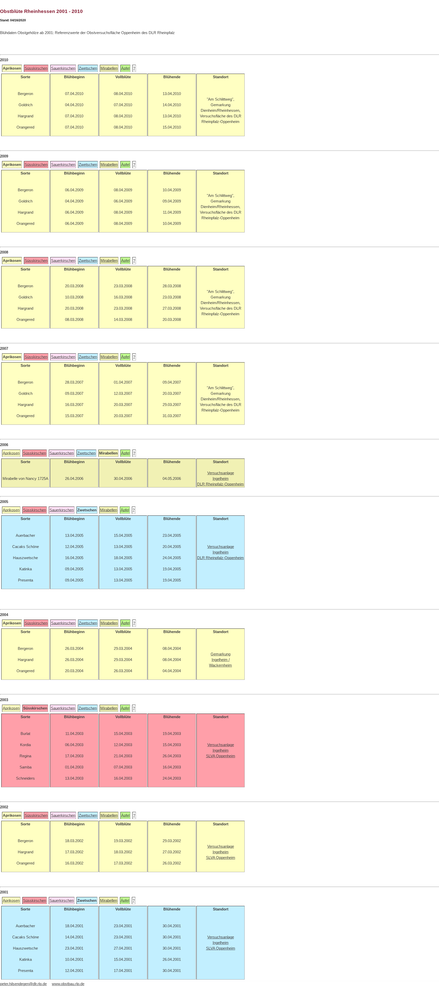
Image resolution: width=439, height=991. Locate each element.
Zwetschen (88, 68)
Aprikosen (11, 453)
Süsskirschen (36, 68)
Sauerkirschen (63, 68)
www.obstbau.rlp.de (68, 984)
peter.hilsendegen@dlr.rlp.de (23, 984)
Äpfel (125, 68)
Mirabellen (109, 68)
